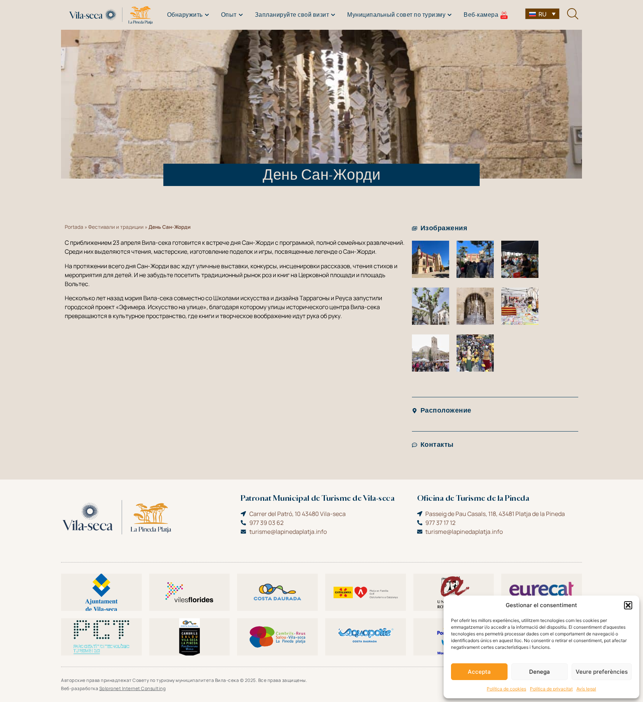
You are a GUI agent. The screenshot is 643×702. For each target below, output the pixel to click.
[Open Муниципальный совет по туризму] (449, 14)
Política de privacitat (551, 689)
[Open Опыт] (241, 14)
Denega (539, 671)
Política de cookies (506, 689)
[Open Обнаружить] (207, 14)
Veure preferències (602, 671)
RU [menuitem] (542, 14)
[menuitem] (542, 13)
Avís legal (586, 689)
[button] (628, 605)
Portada (74, 227)
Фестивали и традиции (116, 227)
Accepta (479, 671)
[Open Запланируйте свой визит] (333, 14)
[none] (542, 13)
